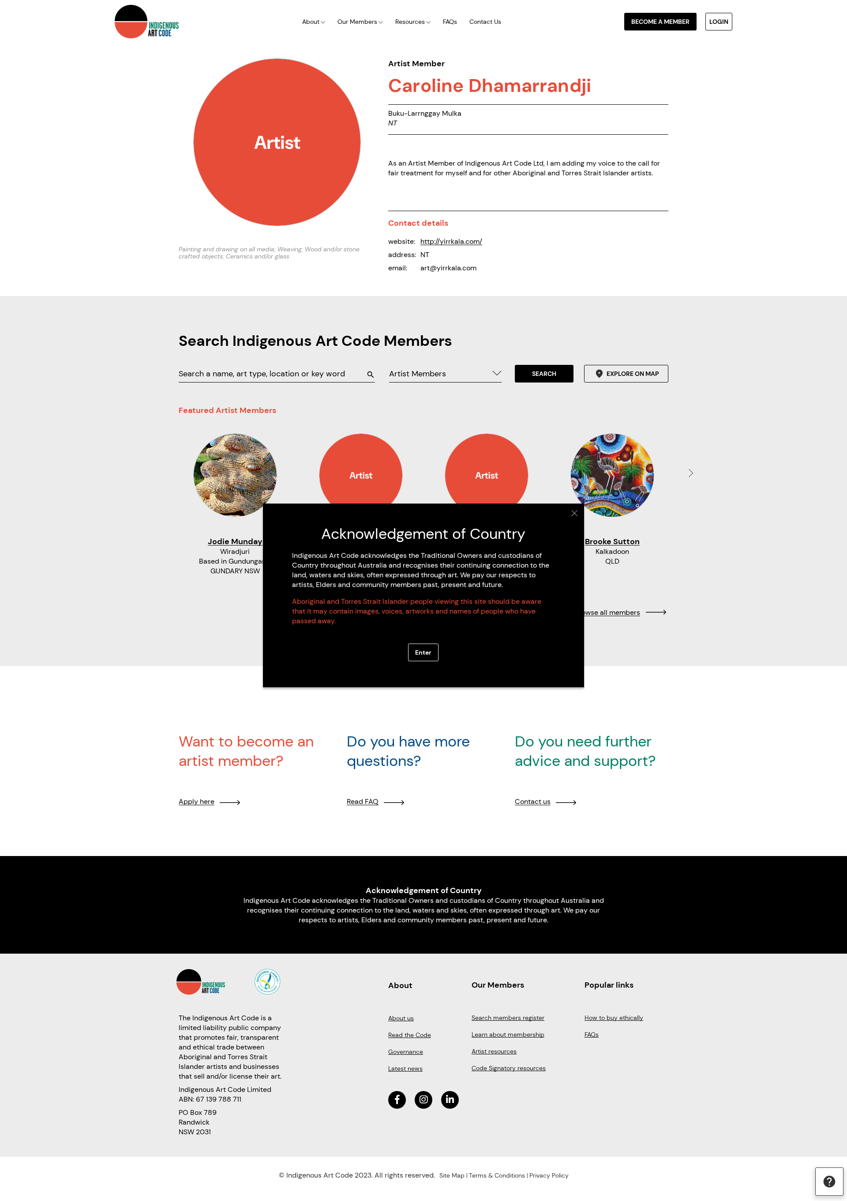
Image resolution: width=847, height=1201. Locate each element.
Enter (423, 652)
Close (574, 513)
